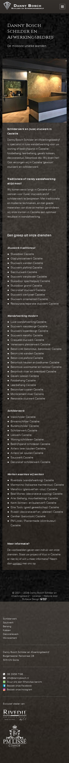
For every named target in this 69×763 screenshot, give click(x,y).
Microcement (10, 637)
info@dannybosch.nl (18, 677)
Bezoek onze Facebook (19, 685)
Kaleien (7, 630)
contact (17, 563)
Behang (7, 626)
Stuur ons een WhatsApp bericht (24, 681)
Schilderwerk (10, 618)
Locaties (36, 595)
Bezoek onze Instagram (19, 689)
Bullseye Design (30, 599)
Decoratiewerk (11, 634)
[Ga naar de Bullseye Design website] (43, 599)
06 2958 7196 (15, 674)
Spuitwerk (8, 622)
